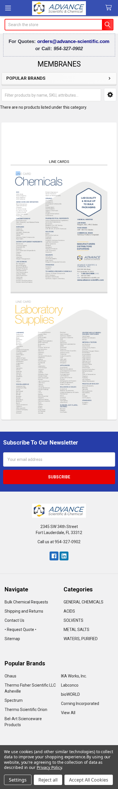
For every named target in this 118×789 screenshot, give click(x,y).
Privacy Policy (49, 767)
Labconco (69, 685)
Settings (18, 780)
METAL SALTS (76, 629)
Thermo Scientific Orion (26, 709)
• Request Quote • (20, 629)
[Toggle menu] (8, 8)
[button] (110, 94)
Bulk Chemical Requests (26, 602)
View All (68, 712)
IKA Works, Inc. (74, 676)
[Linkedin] (64, 556)
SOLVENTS (73, 620)
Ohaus (10, 676)
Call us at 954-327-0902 (59, 541)
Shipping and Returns (24, 611)
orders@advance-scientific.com (73, 41)
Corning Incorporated (80, 703)
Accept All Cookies (88, 780)
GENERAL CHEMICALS (83, 602)
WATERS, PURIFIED (81, 638)
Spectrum (14, 700)
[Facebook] (54, 556)
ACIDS (69, 611)
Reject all (48, 780)
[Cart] (109, 8)
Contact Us (14, 620)
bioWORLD (70, 694)
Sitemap (12, 638)
